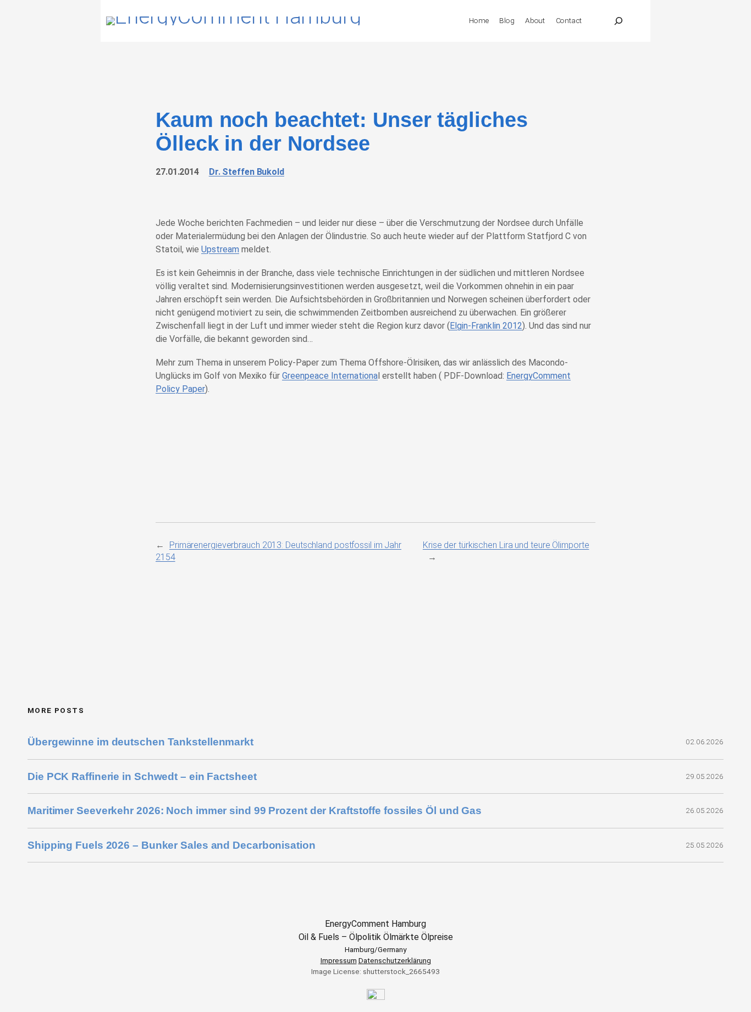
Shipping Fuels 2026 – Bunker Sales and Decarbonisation (172, 845)
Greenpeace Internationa (330, 375)
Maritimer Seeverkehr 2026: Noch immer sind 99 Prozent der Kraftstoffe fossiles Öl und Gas (254, 810)
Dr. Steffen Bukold (246, 172)
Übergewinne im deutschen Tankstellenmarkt (140, 742)
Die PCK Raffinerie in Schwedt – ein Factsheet (142, 776)
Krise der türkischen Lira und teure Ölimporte (506, 545)
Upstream (220, 249)
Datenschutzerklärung (394, 960)
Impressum (339, 960)
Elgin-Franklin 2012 (486, 325)
